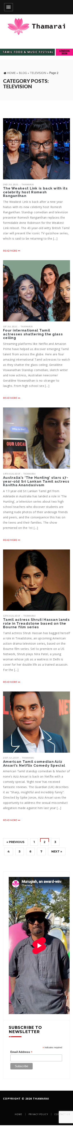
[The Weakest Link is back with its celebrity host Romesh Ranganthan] (36, 148)
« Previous (15, 842)
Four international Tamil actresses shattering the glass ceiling (33, 334)
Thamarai (28, 184)
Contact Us (62, 1114)
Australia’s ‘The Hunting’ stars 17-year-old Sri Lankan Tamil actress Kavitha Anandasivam (36, 481)
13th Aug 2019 (11, 616)
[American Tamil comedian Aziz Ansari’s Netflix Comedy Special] (36, 722)
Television (38, 73)
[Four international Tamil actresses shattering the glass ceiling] (36, 290)
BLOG (23, 73)
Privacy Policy (38, 1114)
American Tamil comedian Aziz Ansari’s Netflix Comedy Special (34, 763)
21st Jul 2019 (11, 758)
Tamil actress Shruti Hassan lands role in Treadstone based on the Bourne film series (36, 623)
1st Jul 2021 (10, 326)
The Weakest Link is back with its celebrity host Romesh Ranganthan (35, 192)
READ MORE (10, 250)
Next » (56, 851)
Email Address (21, 1052)
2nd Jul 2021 (10, 184)
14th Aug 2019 (11, 473)
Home (11, 73)
